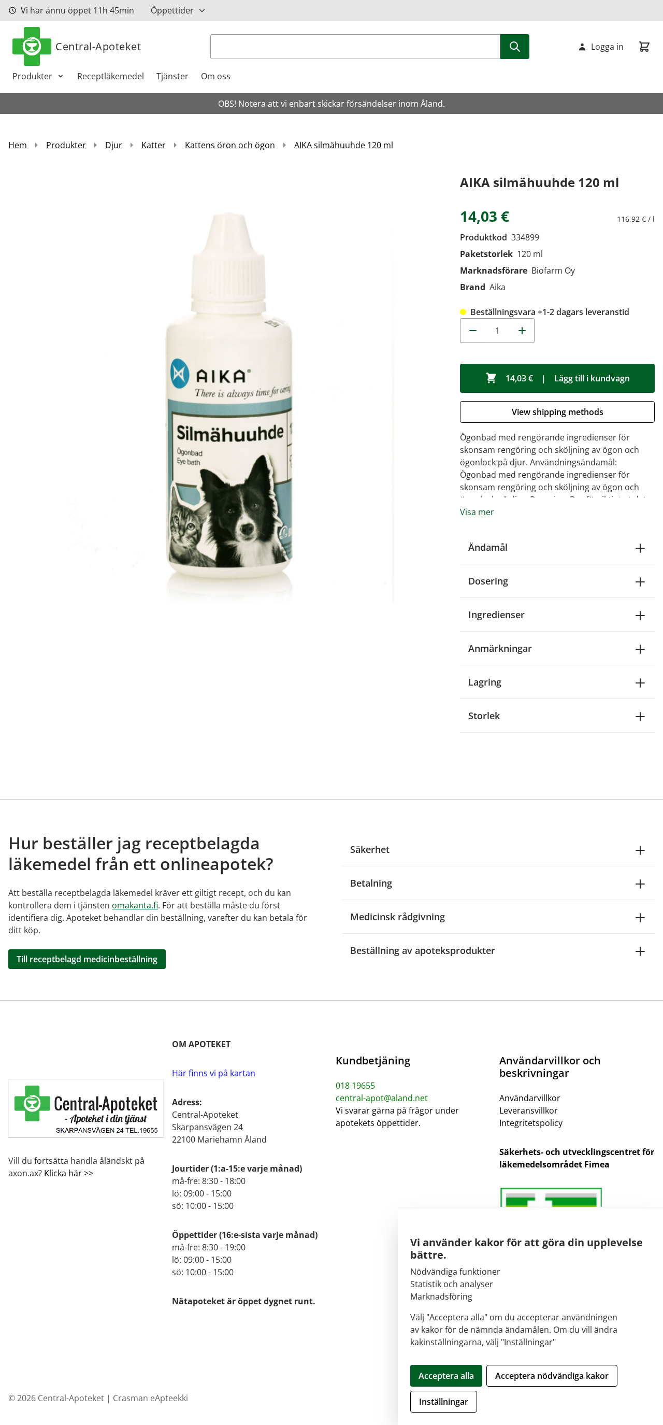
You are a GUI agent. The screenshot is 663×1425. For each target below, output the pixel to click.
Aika (497, 287)
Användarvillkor (529, 1098)
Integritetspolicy (531, 1123)
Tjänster (172, 76)
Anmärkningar (500, 648)
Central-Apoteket (98, 46)
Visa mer (477, 512)
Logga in (607, 46)
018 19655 (355, 1085)
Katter (153, 145)
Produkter (32, 76)
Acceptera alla (446, 1375)
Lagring (484, 682)
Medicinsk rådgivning (397, 916)
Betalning (371, 883)
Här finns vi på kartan (213, 1073)
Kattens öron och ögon (230, 145)
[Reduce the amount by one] (472, 330)
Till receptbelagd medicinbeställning (87, 959)
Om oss (215, 76)
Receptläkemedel (110, 76)
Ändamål (488, 547)
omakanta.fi (135, 905)
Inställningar (443, 1401)
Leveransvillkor (528, 1110)
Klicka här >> (67, 1173)
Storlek (484, 715)
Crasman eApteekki (150, 1398)
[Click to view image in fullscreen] (223, 387)
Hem (17, 145)
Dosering (488, 581)
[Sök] (514, 46)
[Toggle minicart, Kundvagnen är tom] (644, 46)
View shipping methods (557, 412)
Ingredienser (496, 614)
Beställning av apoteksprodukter (422, 950)
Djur (113, 145)
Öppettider (172, 10)
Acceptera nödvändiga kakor (552, 1375)
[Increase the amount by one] (522, 330)
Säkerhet (370, 849)
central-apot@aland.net (382, 1098)
